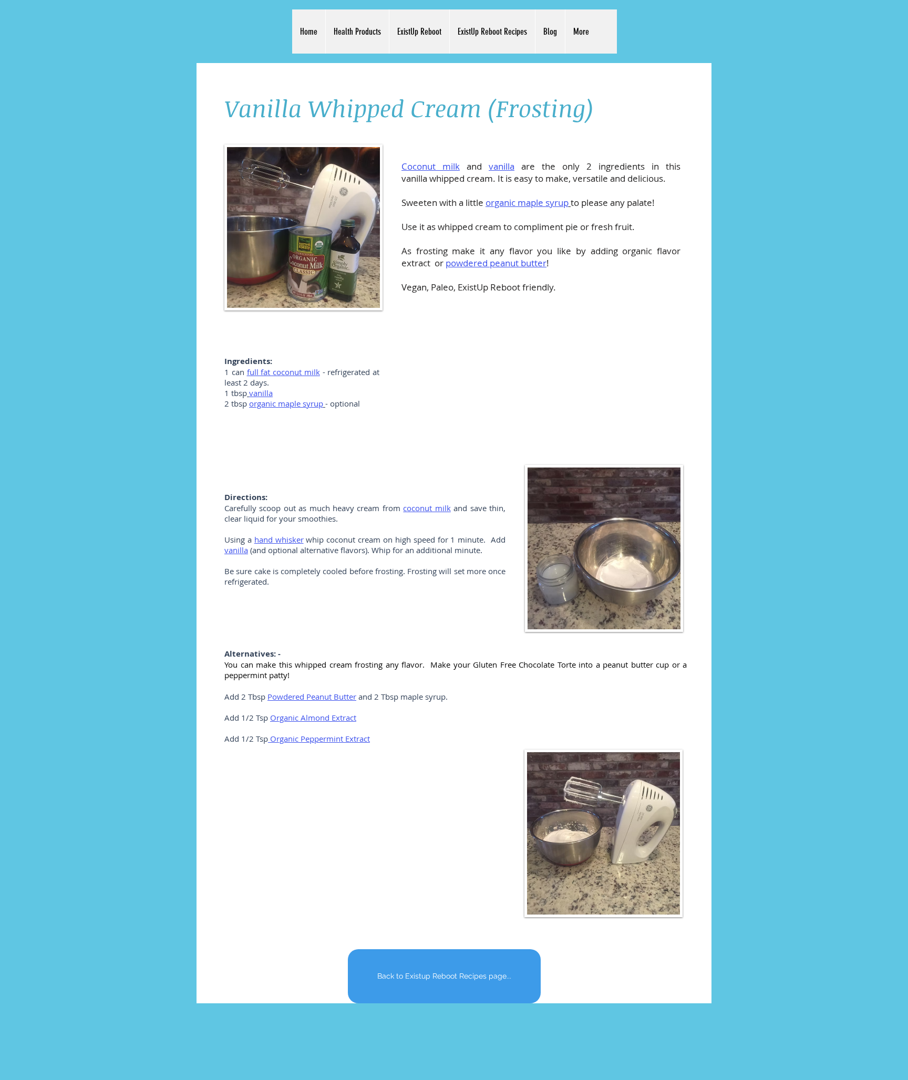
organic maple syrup (527, 202)
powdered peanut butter (496, 263)
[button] (357, 31)
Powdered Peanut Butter (311, 696)
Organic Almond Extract (313, 717)
